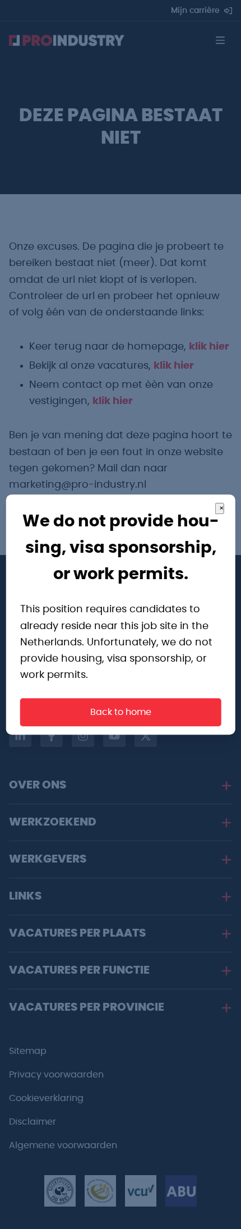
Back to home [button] (120, 712)
